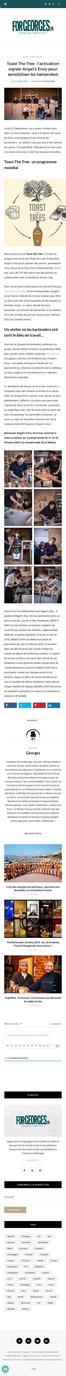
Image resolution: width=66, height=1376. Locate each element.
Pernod (10, 1290)
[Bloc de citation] (32, 1046)
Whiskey (32, 720)
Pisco (23, 1290)
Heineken (39, 1266)
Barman (10, 1242)
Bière (9, 1248)
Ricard (49, 1290)
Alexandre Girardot (15, 291)
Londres (36, 1278)
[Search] (59, 4)
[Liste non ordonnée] (28, 1046)
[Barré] (20, 1046)
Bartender (26, 1242)
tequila (53, 1297)
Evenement (12, 1266)
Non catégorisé (33, 57)
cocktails (44, 1254)
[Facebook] (19, 1341)
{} (44, 1045)
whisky (25, 1309)
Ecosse (54, 1260)
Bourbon (23, 1248)
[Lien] (40, 1046)
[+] (48, 1045)
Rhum (36, 1290)
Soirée (20, 1297)
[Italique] (11, 1046)
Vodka (50, 1303)
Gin (26, 1266)
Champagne (12, 1254)
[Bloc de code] (36, 1046)
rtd (8, 1297)
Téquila (10, 1303)
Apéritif (10, 1236)
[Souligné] (16, 1046)
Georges (33, 753)
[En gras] (7, 1046)
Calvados (39, 1248)
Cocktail (28, 1254)
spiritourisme (37, 1297)
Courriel (9, 1197)
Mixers (10, 1284)
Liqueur (45, 1272)
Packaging (25, 1284)
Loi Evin (22, 1278)
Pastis (51, 1284)
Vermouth (25, 1303)
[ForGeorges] (33, 26)
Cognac (10, 1260)
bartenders (43, 1242)
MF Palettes (52, 353)
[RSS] (46, 1341)
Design (40, 1260)
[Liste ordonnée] (24, 1046)
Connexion (55, 1023)
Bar (49, 1236)
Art (39, 1236)
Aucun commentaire (43, 81)
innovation (30, 1272)
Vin (38, 1303)
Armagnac (25, 1236)
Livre (9, 1278)
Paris (39, 1284)
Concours (25, 1260)
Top (34, 1369)
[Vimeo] (38, 1341)
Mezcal (51, 1278)
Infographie (12, 1272)
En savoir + (33, 1160)
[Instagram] (28, 1341)
